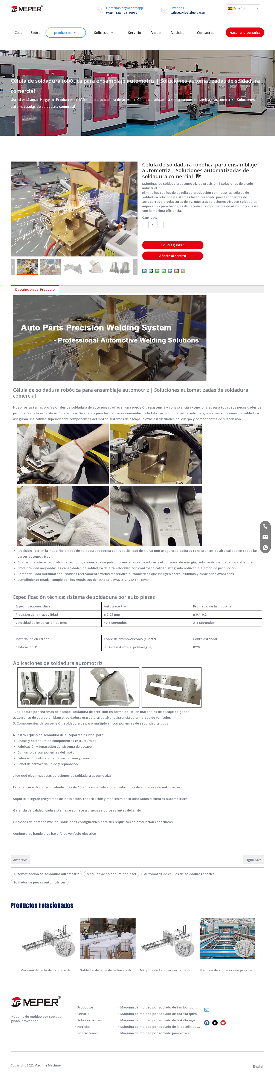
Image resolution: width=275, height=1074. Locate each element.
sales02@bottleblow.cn (188, 13)
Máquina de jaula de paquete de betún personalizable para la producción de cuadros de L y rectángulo (48, 970)
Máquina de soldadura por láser (111, 874)
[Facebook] (206, 1022)
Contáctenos (87, 1033)
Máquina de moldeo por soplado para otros (154, 1033)
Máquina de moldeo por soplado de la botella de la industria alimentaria (177, 1026)
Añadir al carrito (172, 255)
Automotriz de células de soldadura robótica (179, 874)
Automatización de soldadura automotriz (46, 874)
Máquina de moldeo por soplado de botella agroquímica (164, 1020)
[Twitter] (215, 1022)
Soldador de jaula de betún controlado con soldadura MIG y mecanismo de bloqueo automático (108, 970)
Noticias (83, 1026)
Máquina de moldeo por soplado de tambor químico (161, 1007)
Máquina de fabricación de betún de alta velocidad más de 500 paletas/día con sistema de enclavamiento (167, 970)
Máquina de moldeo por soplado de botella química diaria (165, 1013)
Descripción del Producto (35, 289)
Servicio (83, 1013)
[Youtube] (223, 1022)
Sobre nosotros (89, 1020)
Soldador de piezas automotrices (40, 882)
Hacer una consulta (245, 32)
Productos (85, 1007)
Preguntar (175, 245)
